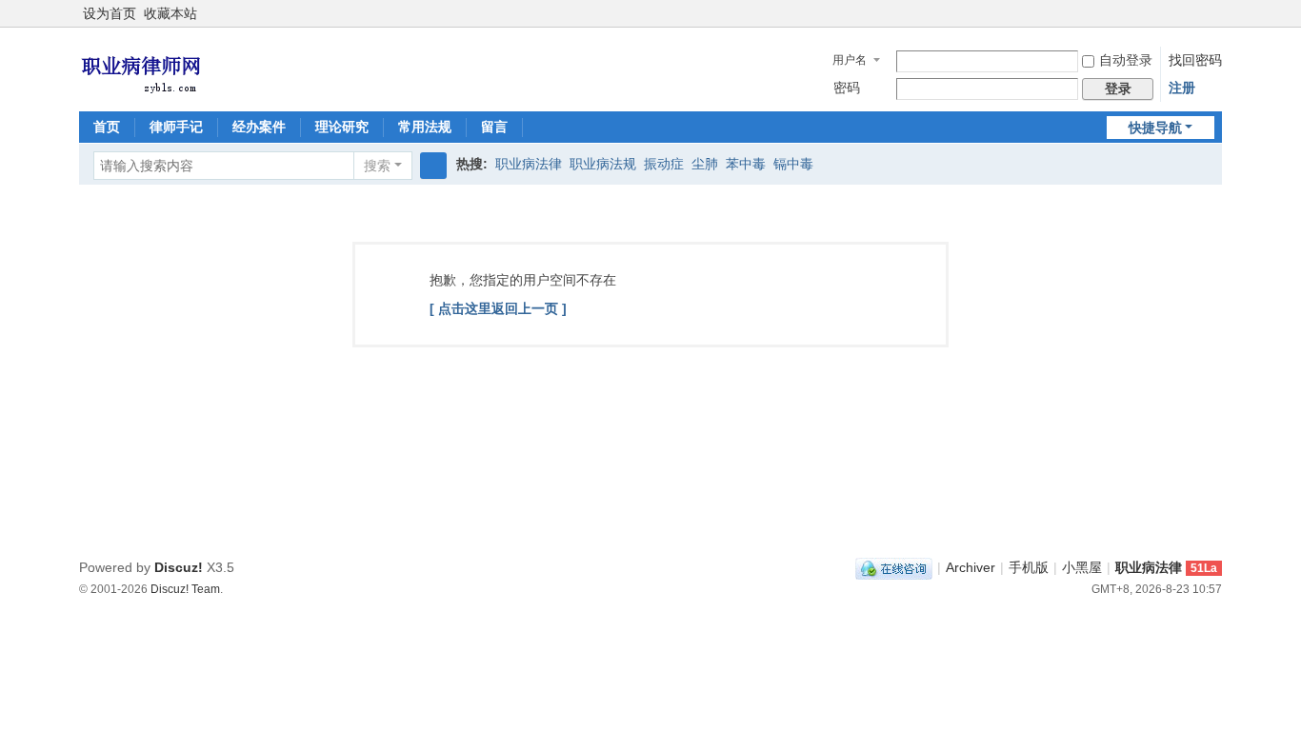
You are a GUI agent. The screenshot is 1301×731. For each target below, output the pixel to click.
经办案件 (259, 126)
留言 (494, 126)
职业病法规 (603, 163)
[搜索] (433, 165)
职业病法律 (528, 163)
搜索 (377, 165)
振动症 (664, 163)
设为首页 (109, 13)
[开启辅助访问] (1217, 13)
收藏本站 (170, 13)
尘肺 (704, 163)
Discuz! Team (185, 589)
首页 (106, 126)
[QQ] (893, 567)
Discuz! (178, 567)
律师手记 (176, 126)
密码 (846, 87)
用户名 (849, 60)
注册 (1182, 87)
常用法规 (424, 126)
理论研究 (342, 126)
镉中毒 (793, 163)
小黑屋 (1082, 567)
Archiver (970, 567)
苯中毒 (746, 163)
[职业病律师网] (140, 67)
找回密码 (1195, 60)
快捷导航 (1155, 127)
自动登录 (1125, 60)
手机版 (1029, 567)
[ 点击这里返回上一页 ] (498, 308)
